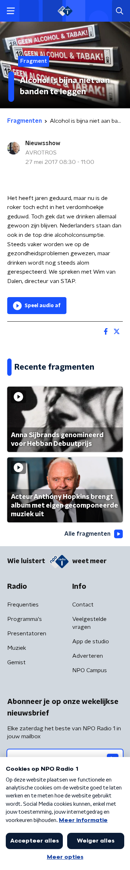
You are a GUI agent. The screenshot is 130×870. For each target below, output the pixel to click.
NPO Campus (89, 670)
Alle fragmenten (87, 534)
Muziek (16, 648)
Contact (83, 605)
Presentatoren (26, 633)
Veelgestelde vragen (89, 623)
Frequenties (23, 605)
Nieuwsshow (42, 143)
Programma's (24, 619)
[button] (11, 11)
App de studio (90, 641)
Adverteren (87, 656)
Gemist (16, 662)
